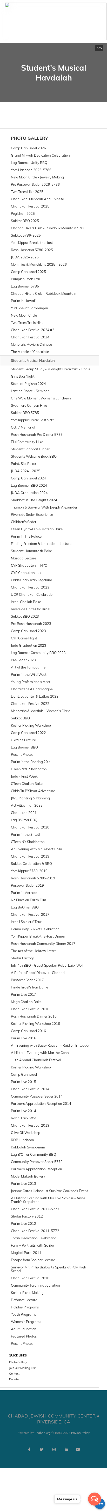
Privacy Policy (80, 1433)
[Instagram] (54, 1449)
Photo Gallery (29, 138)
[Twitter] (41, 1449)
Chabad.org (43, 1433)
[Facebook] (29, 1449)
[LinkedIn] (66, 1449)
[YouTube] (78, 1449)
